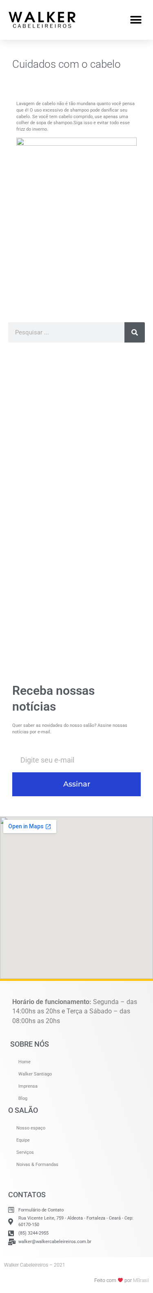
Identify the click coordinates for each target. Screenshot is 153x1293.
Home (24, 1062)
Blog (22, 1098)
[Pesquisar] (134, 332)
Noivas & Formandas (37, 1164)
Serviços (25, 1152)
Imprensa (28, 1086)
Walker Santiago (35, 1074)
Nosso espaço (30, 1128)
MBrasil (141, 1280)
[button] (135, 20)
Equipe (23, 1140)
